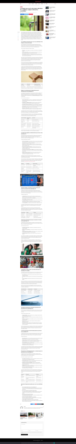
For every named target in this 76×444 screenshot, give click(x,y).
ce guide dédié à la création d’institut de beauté (29, 161)
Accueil (20, 5)
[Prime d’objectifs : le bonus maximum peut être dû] (47, 21)
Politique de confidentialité (36, 440)
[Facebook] (18, 33)
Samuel (22, 12)
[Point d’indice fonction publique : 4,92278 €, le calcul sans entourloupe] (47, 34)
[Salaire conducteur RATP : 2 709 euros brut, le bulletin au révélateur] (47, 8)
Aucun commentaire (30, 12)
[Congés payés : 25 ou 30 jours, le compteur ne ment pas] (47, 11)
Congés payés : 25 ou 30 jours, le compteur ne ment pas (52, 10)
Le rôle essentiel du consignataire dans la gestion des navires (23, 418)
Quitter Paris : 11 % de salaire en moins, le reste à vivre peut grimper (52, 37)
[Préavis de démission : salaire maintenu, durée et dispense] (47, 14)
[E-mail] (18, 39)
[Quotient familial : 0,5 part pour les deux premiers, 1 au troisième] (47, 27)
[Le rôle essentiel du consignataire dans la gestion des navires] (23, 415)
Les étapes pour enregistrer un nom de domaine (31, 417)
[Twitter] (18, 35)
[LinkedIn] (18, 36)
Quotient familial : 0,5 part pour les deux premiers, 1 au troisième (52, 27)
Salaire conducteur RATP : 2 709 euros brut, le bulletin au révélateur (52, 7)
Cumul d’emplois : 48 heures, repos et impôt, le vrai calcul (52, 17)
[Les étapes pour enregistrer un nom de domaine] (32, 415)
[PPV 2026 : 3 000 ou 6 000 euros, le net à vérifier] (47, 24)
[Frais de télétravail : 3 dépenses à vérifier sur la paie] (47, 31)
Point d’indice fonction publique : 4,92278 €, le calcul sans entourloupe (52, 34)
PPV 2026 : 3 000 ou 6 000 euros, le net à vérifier (52, 23)
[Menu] (20, 3)
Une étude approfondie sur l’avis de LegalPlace (39, 417)
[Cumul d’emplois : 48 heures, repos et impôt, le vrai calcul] (47, 18)
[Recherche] (55, 3)
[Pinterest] (18, 38)
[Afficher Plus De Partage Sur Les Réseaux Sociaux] (33, 14)
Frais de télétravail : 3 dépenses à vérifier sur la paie (52, 30)
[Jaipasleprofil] (38, 1)
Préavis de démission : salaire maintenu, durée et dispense (52, 14)
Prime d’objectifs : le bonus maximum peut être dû (52, 20)
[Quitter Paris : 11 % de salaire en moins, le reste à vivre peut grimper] (47, 38)
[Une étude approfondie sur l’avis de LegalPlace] (40, 415)
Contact (42, 440)
